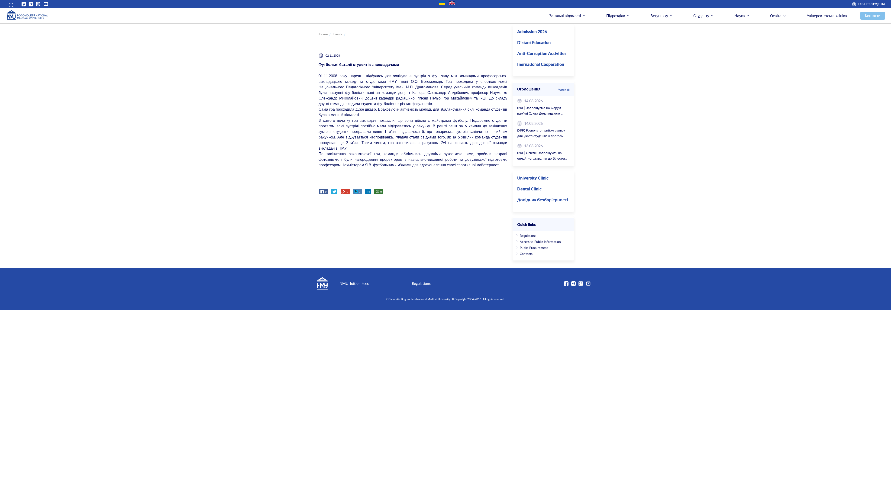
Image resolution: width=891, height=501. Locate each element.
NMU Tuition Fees (354, 283)
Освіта (775, 15)
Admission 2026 (532, 32)
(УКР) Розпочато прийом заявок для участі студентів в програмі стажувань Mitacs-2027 (541, 136)
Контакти (872, 15)
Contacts (526, 253)
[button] (10, 4)
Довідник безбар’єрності (542, 200)
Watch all (564, 89)
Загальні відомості (565, 15)
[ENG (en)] (451, 3)
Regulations (528, 235)
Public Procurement (534, 247)
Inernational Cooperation (540, 65)
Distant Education (534, 43)
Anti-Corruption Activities (541, 54)
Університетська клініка (827, 15)
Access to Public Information (540, 241)
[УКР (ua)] (442, 3)
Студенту (701, 15)
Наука (739, 15)
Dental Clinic (529, 189)
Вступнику (659, 15)
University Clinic (533, 178)
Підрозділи (615, 15)
